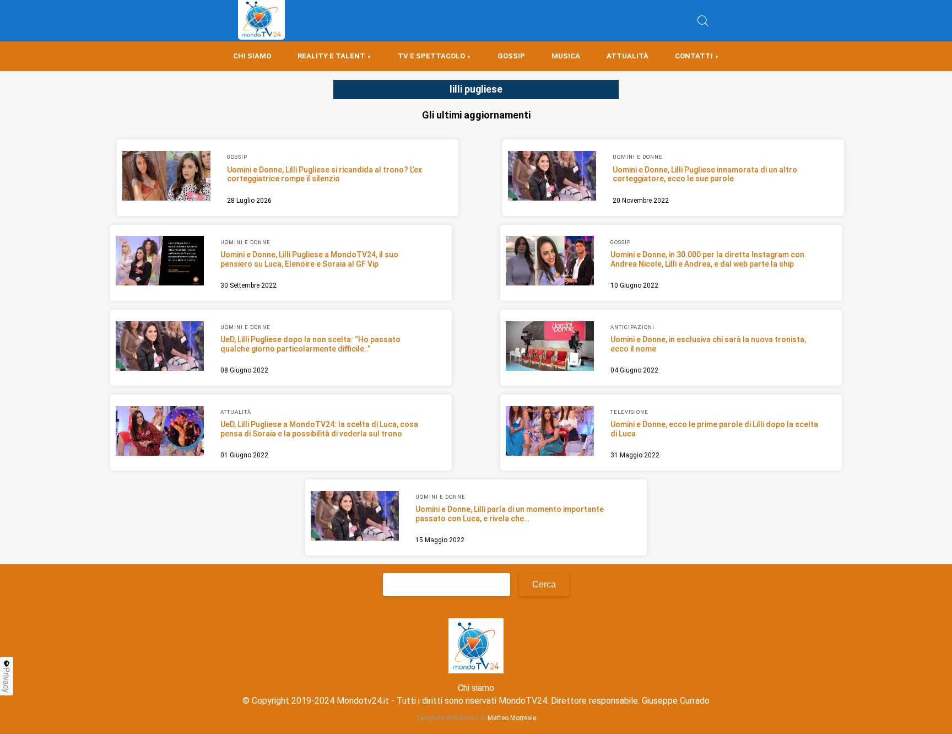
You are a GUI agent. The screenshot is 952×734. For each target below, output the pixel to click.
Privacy (6, 680)
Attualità (627, 56)
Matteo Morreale (512, 718)
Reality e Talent (331, 56)
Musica (565, 56)
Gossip (511, 56)
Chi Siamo (252, 56)
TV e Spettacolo (431, 56)
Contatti (694, 56)
